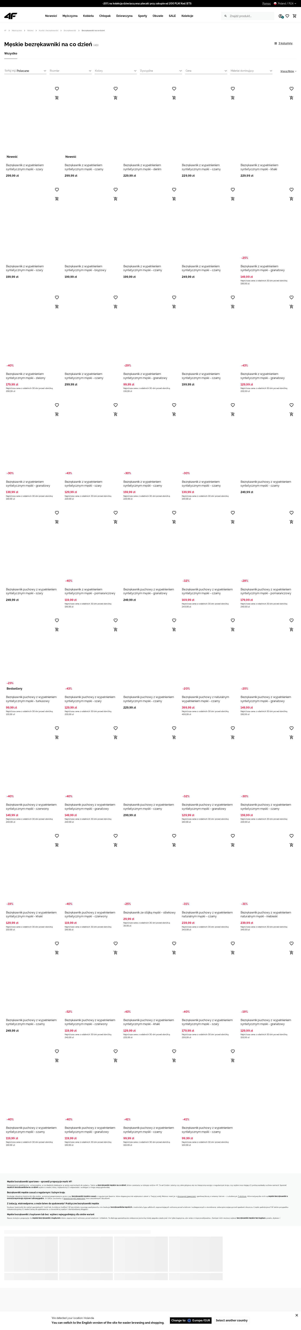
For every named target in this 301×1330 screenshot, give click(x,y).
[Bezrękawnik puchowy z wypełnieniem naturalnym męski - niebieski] (268, 869)
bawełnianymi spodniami (74, 1198)
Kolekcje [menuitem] (187, 16)
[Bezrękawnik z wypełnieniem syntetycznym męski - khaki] (268, 122)
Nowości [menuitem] (51, 16)
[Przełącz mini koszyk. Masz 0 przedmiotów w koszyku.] (293, 16)
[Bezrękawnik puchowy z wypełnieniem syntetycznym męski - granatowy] (151, 546)
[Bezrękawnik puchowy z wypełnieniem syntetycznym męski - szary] (33, 546)
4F (5, 30)
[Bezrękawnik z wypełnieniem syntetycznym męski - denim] (151, 122)
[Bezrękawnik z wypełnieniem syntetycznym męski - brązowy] (92, 223)
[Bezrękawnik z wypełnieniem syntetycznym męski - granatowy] (268, 223)
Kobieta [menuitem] (88, 16)
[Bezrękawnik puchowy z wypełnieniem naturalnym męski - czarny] (209, 869)
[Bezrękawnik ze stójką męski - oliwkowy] (151, 869)
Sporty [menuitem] (142, 16)
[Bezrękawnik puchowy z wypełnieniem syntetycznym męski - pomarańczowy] (268, 546)
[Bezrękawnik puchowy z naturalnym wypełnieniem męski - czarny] (209, 653)
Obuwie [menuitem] (158, 16)
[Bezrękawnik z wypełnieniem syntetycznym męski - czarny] (92, 122)
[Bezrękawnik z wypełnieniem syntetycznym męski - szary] (33, 122)
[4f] (10, 16)
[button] (33, 130)
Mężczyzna (17, 30)
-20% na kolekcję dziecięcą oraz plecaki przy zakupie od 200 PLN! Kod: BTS (147, 3)
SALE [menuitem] (172, 16)
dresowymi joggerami (186, 1196)
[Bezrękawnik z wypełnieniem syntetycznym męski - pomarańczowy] (92, 546)
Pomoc (267, 3)
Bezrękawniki (70, 30)
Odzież (30, 30)
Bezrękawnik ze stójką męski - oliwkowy (149, 912)
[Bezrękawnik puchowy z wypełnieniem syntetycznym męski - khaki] (33, 869)
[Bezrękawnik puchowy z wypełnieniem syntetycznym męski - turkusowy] (33, 653)
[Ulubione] (286, 16)
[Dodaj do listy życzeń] (57, 89)
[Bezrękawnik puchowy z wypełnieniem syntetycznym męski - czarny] (268, 438)
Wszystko (10, 53)
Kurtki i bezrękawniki (48, 30)
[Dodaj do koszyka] (57, 98)
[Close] (297, 1315)
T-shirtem (242, 1196)
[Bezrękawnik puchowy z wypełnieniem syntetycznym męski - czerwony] (33, 761)
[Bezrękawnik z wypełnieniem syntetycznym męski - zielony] (33, 330)
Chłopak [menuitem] (105, 16)
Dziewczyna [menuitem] (124, 16)
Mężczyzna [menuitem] (70, 16)
